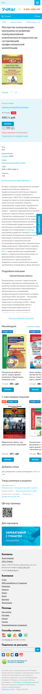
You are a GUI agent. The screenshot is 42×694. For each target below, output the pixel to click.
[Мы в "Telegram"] (12, 654)
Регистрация (7, 602)
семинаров (34, 232)
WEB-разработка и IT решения (14, 583)
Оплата (5, 618)
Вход (3, 3)
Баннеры (5, 599)
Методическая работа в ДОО (13, 163)
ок (38, 650)
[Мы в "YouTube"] (21, 654)
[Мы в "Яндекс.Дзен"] (16, 654)
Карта (4, 596)
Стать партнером (12, 540)
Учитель (5, 156)
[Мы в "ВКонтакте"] (3, 654)
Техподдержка (8, 558)
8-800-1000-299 (32, 9)
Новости (5, 589)
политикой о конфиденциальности (26, 682)
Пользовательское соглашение (14, 625)
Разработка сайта (8, 689)
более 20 (9, 640)
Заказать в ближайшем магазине (15, 107)
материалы (29, 230)
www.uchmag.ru (15, 687)
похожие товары (33, 326)
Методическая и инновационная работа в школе (20, 488)
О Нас (4, 580)
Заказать (7, 124)
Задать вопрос (39, 224)
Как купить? (6, 612)
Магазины (6, 586)
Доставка (5, 615)
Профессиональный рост (11, 497)
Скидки (5, 622)
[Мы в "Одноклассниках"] (7, 654)
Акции (4, 593)
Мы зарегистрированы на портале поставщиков (14, 662)
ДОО (4, 251)
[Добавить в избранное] (11, 92)
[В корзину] (37, 2)
